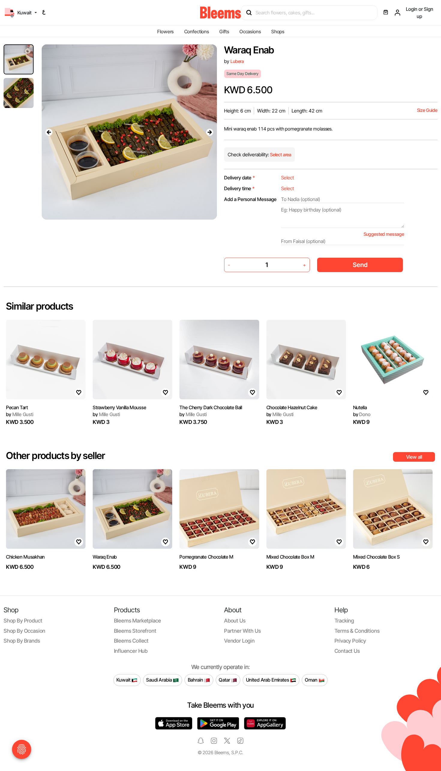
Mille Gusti (19, 414)
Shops (277, 31)
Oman (311, 680)
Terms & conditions (357, 631)
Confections (196, 31)
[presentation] (48, 132)
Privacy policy (350, 641)
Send (360, 264)
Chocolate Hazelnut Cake (291, 407)
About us (235, 620)
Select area (280, 155)
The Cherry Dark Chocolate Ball (210, 407)
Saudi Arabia (159, 680)
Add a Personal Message (250, 199)
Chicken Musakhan (25, 557)
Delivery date (239, 178)
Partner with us (242, 631)
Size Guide (427, 110)
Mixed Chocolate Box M (290, 557)
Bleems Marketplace (137, 620)
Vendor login (239, 641)
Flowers (165, 31)
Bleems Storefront (135, 631)
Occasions (250, 31)
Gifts (224, 31)
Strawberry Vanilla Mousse (119, 407)
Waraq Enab (105, 557)
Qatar (225, 680)
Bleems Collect (131, 641)
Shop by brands (22, 641)
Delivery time (239, 188)
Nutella (360, 407)
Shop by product (23, 620)
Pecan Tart (17, 407)
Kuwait (123, 680)
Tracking (344, 620)
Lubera (237, 61)
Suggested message (384, 234)
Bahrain (196, 680)
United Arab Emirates (268, 680)
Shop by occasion (24, 631)
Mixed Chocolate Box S (376, 557)
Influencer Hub (131, 651)
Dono (361, 414)
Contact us (347, 651)
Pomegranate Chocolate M (206, 557)
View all (414, 457)
